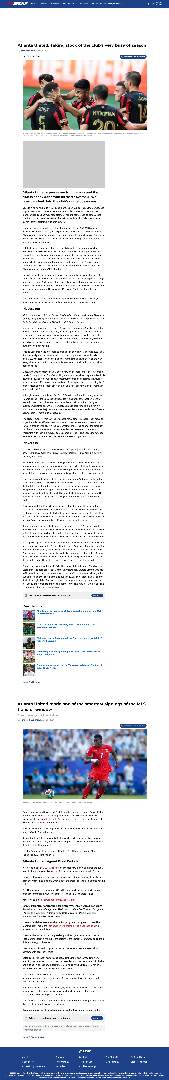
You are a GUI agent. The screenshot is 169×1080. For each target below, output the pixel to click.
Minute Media (19, 1073)
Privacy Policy (62, 1061)
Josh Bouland (28, 51)
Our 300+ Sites (113, 1057)
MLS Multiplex (50, 867)
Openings (60, 1057)
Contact (83, 1057)
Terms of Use (85, 1061)
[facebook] (148, 4)
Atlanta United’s (52, 819)
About (95, 4)
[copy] (38, 56)
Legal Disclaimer (138, 1061)
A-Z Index (60, 1066)
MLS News (35, 682)
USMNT (66, 4)
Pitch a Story (28, 1061)
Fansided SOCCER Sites (111, 4)
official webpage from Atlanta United (57, 899)
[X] (153, 4)
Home (25, 682)
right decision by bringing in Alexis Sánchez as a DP (73, 926)
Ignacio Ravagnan (30, 720)
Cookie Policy (112, 1061)
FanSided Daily (137, 1057)
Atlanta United (37, 1037)
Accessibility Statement (34, 1066)
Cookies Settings (87, 1066)
